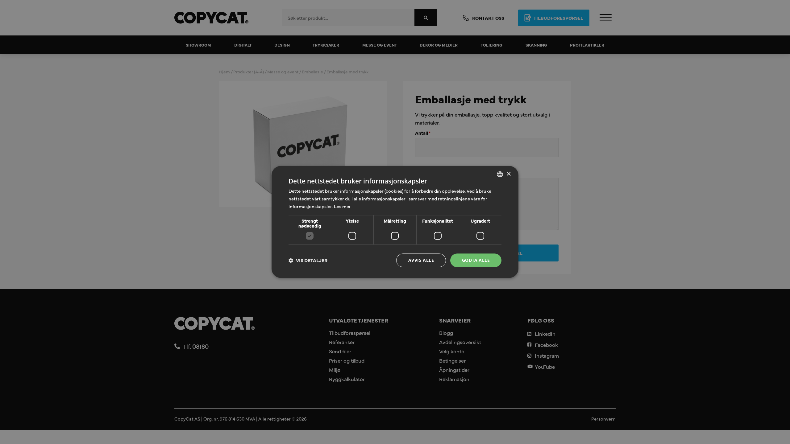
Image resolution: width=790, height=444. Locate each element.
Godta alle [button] (476, 260)
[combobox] (500, 174)
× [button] (508, 174)
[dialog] (395, 222)
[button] (308, 260)
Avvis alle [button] (421, 260)
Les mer (342, 206)
